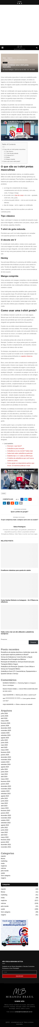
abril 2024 (4, 776)
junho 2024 (4, 771)
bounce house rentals (10, 689)
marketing (4, 861)
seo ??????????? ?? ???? (11, 698)
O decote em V (10, 155)
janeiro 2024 (5, 784)
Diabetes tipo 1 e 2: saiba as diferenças (20, 456)
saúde (3, 873)
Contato (19, 1)
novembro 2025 (6, 730)
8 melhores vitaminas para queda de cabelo (16, 570)
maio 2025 (4, 745)
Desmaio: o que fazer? (14, 446)
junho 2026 (4, 716)
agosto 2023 (5, 796)
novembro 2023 (6, 788)
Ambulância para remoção (15, 448)
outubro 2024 (5, 762)
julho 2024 (4, 769)
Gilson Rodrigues (9, 69)
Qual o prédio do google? (19, 511)
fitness (3, 858)
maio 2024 (4, 774)
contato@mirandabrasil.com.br (23, 1011)
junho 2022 (4, 830)
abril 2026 (4, 718)
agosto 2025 (5, 737)
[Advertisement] (19, 25)
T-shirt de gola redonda (12, 153)
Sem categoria (5, 875)
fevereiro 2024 (5, 781)
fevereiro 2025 (5, 752)
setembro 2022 (6, 822)
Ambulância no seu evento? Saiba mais (20, 451)
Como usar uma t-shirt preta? (11, 161)
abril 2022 (4, 835)
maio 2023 (4, 803)
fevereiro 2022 (5, 839)
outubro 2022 (5, 820)
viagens (3, 878)
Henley (8, 157)
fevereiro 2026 (5, 723)
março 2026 (5, 720)
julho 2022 (4, 827)
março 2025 (5, 750)
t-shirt (3, 493)
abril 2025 (4, 747)
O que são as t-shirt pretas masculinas (14, 149)
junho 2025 (4, 742)
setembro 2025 (6, 735)
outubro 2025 (5, 733)
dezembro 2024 (6, 757)
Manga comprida (10, 159)
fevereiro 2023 (5, 810)
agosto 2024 (5, 767)
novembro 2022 (6, 818)
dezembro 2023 (6, 786)
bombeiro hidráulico (9, 683)
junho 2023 (4, 801)
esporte (3, 856)
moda (3, 863)
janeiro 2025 (5, 754)
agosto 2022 (5, 825)
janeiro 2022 (5, 842)
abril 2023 (4, 805)
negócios (5, 62)
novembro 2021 (6, 847)
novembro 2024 (6, 759)
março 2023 (5, 808)
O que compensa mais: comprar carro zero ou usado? (19, 519)
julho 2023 (4, 798)
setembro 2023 (6, 793)
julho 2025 (4, 740)
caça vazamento (8, 695)
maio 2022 (4, 832)
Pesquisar (4, 639)
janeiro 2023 (5, 813)
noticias (3, 868)
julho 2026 (4, 713)
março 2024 (5, 779)
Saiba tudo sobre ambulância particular (19, 453)
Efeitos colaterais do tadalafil (24, 704)
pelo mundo (5, 870)
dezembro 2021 (6, 844)
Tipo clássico (9, 151)
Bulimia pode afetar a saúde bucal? (26, 695)
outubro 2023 (5, 791)
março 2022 (5, 837)
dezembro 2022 (6, 815)
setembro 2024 (6, 764)
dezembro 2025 (6, 728)
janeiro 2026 (5, 725)
